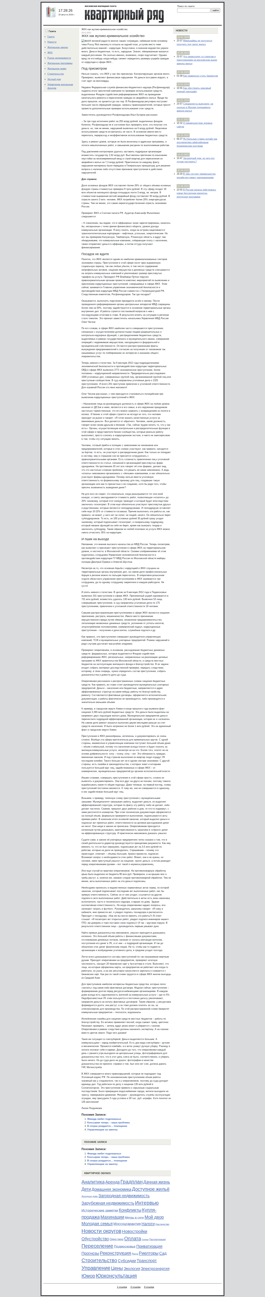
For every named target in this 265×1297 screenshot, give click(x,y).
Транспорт (147, 1260)
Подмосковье (125, 1246)
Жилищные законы (57, 47)
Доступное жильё (150, 1189)
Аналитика (93, 1181)
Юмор (88, 1276)
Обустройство (95, 1238)
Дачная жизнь (156, 1182)
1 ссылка (122, 1287)
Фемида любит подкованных (104, 1119)
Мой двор (154, 1217)
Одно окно (116, 1239)
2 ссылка (135, 1287)
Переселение (97, 1246)
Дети (86, 1189)
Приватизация (149, 1246)
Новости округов (101, 1231)
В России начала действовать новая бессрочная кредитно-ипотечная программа (196, 193)
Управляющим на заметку (102, 1129)
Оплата (132, 1238)
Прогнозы (90, 1253)
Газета (50, 36)
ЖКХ (50, 52)
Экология (132, 1268)
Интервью (147, 1203)
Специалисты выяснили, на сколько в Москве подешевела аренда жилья (195, 107)
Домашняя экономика (111, 1189)
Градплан (131, 1181)
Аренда (112, 1182)
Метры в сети (134, 1217)
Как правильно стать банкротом (200, 75)
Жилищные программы (59, 63)
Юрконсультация (116, 1276)
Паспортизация (157, 1239)
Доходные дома (89, 1196)
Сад (163, 1253)
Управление (95, 1268)
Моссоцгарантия (127, 1224)
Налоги (148, 1223)
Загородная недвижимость (124, 1195)
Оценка (145, 1239)
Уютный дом (54, 79)
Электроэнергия (155, 1268)
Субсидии (127, 1260)
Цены (117, 1268)
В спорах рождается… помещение (107, 1126)
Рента (135, 1253)
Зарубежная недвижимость (107, 1203)
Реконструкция (115, 1253)
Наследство (162, 1224)
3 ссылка (149, 1287)
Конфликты (130, 1210)
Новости (181, 30)
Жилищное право (56, 68)
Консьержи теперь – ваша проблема (108, 1122)
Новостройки (134, 1231)
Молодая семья (97, 1223)
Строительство (99, 1260)
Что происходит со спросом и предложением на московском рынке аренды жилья (197, 60)
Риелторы (148, 1253)
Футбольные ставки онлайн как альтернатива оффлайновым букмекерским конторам (197, 142)
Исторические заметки (99, 1210)
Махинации (112, 1217)
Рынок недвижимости (59, 58)
